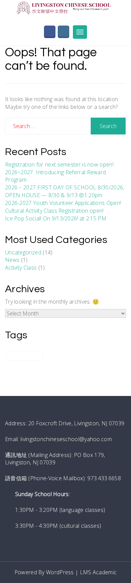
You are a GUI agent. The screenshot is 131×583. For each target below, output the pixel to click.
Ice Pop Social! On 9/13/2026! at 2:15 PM (55, 218)
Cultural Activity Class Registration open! (54, 210)
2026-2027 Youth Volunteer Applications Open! (63, 203)
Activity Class (21, 267)
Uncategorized (23, 252)
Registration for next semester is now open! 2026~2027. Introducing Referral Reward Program (59, 172)
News (12, 260)
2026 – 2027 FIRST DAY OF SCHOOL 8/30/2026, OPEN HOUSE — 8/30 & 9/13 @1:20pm (64, 191)
